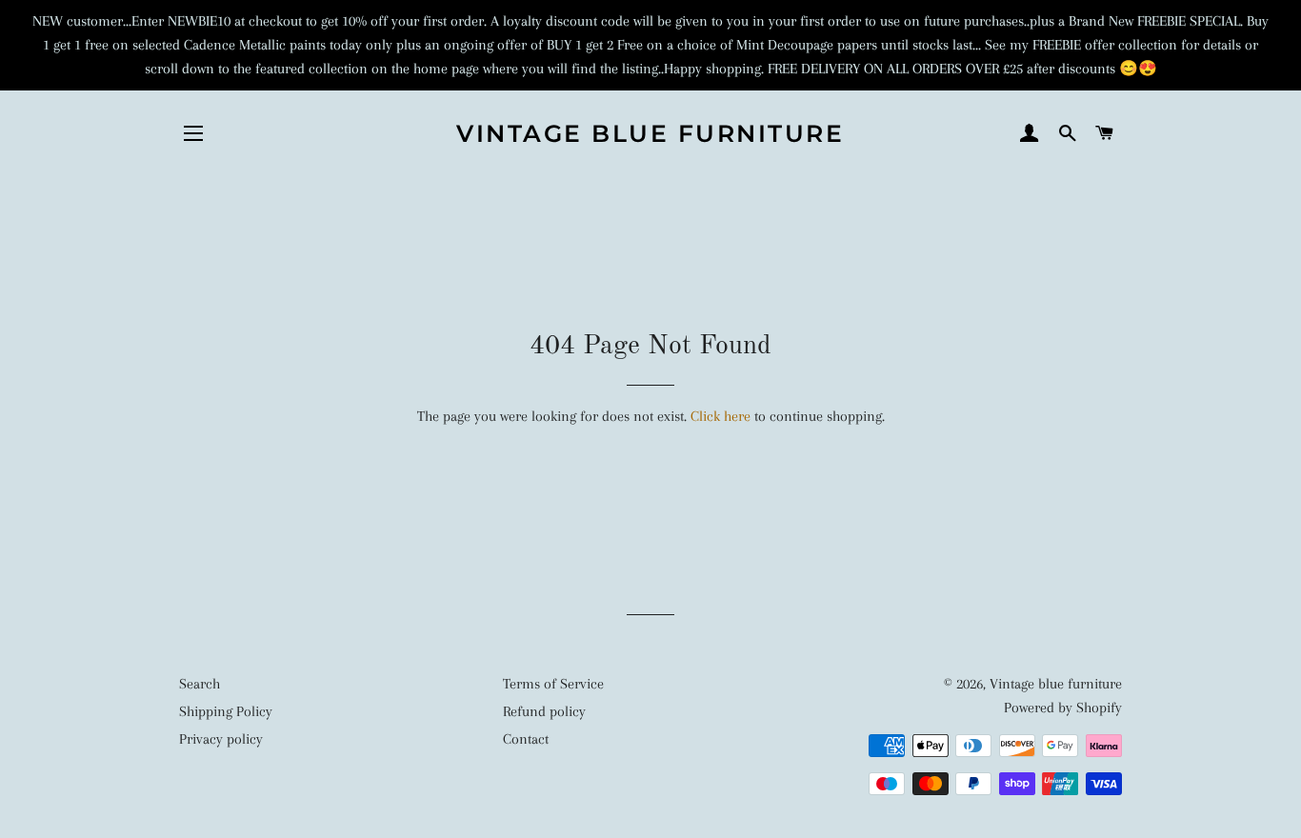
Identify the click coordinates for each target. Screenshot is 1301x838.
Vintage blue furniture (650, 133)
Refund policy (544, 711)
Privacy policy (221, 739)
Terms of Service (553, 683)
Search (199, 683)
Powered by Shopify (1063, 707)
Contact (526, 739)
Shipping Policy (225, 711)
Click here (721, 416)
